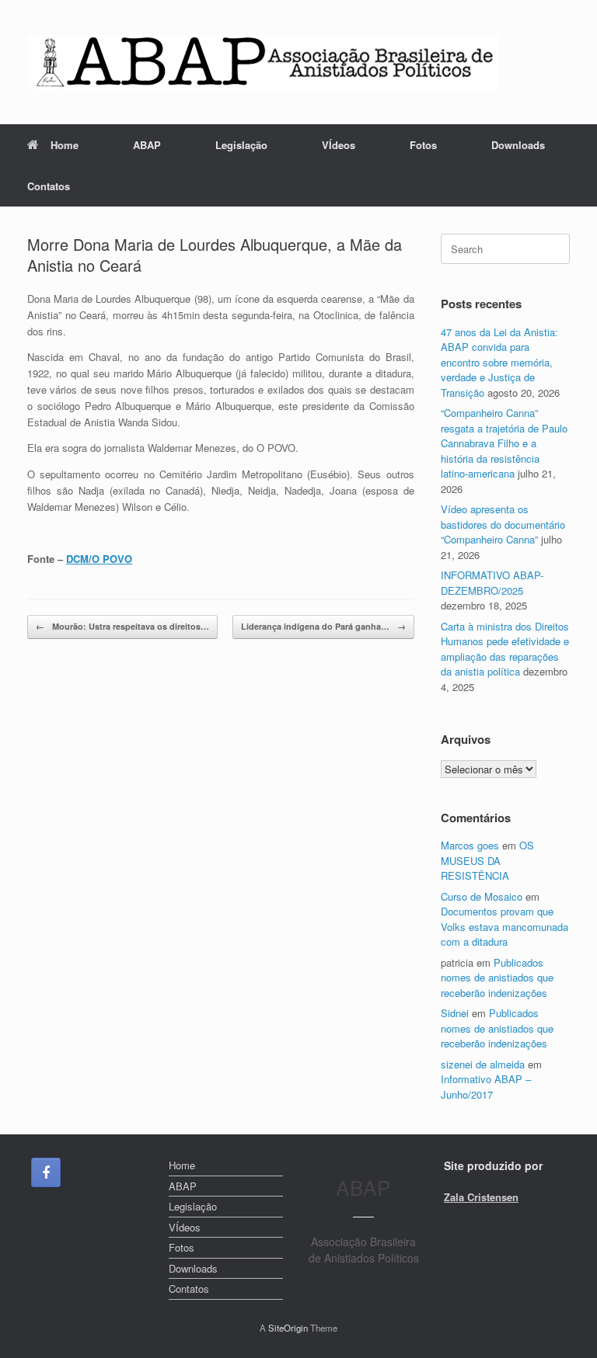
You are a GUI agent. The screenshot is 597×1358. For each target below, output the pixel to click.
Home (65, 144)
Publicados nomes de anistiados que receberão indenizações (497, 977)
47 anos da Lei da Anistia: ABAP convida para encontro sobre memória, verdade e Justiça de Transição (499, 362)
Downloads (518, 144)
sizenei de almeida (483, 1064)
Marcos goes (470, 845)
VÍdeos (338, 144)
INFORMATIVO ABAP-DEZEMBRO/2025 (492, 583)
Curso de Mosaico (481, 896)
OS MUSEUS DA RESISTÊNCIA (487, 860)
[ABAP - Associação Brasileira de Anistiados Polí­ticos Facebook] (46, 1172)
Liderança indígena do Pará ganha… (323, 626)
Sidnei (455, 1012)
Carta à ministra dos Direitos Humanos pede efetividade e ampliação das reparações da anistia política (505, 649)
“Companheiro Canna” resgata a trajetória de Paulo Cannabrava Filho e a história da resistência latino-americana (504, 443)
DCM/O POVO (99, 558)
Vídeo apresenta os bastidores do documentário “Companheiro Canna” (503, 524)
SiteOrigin (288, 1328)
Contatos (48, 186)
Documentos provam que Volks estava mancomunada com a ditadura (504, 926)
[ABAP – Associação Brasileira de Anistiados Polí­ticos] (263, 62)
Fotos (423, 144)
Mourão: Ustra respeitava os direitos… (122, 626)
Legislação (241, 144)
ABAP (147, 144)
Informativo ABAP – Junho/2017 (486, 1086)
